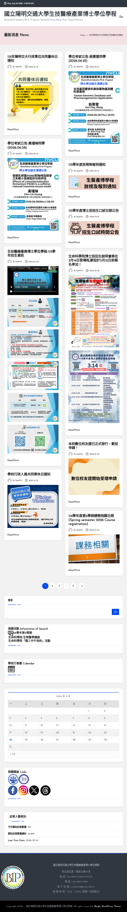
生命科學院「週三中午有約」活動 (29, 641)
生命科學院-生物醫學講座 (24, 637)
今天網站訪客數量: (18, 827)
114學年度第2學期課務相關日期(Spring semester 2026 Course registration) (91, 520)
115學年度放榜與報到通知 (87, 165)
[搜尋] (115, 612)
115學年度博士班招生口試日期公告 (93, 211)
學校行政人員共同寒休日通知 (28, 474)
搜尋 (10, 600)
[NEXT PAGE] (82, 586)
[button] (82, 586)
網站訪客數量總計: (18, 834)
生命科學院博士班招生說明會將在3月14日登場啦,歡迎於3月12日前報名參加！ (93, 260)
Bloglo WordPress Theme (107, 906)
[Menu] (121, 17)
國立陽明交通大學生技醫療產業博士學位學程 (60, 14)
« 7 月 (12, 754)
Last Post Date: (17, 840)
